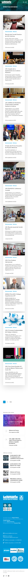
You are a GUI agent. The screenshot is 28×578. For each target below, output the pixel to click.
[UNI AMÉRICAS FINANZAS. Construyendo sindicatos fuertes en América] (14, 105)
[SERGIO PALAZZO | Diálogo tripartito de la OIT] (14, 294)
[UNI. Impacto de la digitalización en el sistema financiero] (14, 69)
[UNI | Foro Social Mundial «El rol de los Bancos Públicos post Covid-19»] (14, 366)
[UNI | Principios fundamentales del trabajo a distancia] (14, 329)
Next (11, 401)
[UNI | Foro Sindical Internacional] (14, 259)
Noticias (15, 31)
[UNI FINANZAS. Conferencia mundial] (14, 183)
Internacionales (8, 31)
